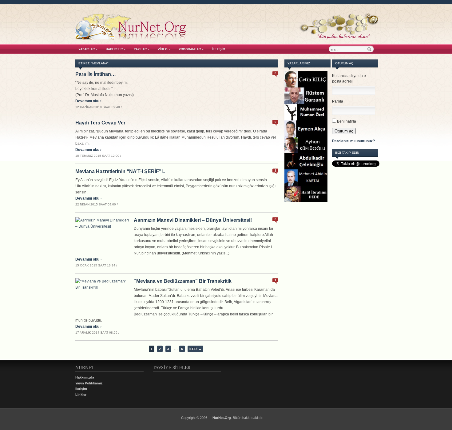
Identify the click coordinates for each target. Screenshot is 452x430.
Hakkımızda (84, 377)
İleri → (195, 349)
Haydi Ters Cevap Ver (100, 122)
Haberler (115, 49)
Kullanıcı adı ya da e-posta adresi (349, 78)
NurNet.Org (221, 418)
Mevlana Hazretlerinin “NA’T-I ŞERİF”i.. (120, 171)
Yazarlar (87, 49)
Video (164, 49)
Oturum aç (344, 131)
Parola (337, 101)
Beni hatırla (346, 121)
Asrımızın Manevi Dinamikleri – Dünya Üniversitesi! (193, 220)
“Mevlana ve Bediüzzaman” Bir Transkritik (183, 281)
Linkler (80, 394)
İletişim (218, 49)
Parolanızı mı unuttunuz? (353, 141)
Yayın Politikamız (89, 383)
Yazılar (141, 49)
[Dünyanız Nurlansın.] (226, 37)
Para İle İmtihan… (95, 74)
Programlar (191, 49)
